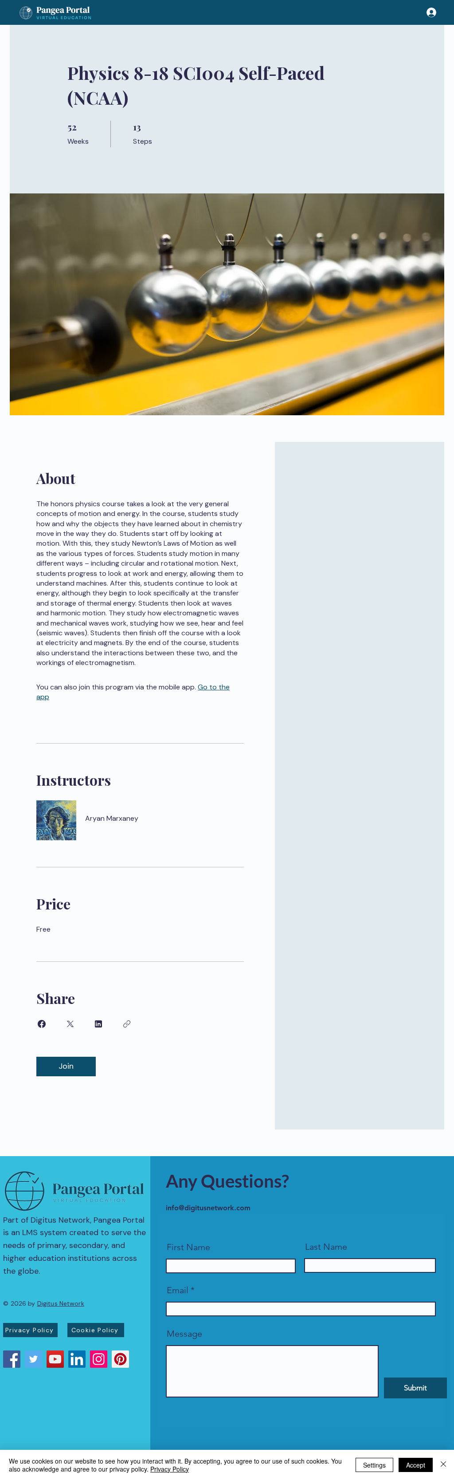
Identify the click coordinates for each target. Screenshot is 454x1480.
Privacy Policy (169, 1468)
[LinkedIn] (77, 1359)
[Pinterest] (120, 1359)
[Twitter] (33, 1359)
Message (184, 1333)
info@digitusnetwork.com (208, 1208)
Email (177, 1290)
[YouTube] (55, 1359)
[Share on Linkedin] (98, 1024)
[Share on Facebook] (41, 1024)
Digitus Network (60, 1303)
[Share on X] (70, 1024)
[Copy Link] (126, 1024)
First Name (188, 1247)
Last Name (326, 1246)
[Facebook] (11, 1359)
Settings (374, 1464)
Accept (415, 1464)
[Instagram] (98, 1359)
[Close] (443, 1465)
